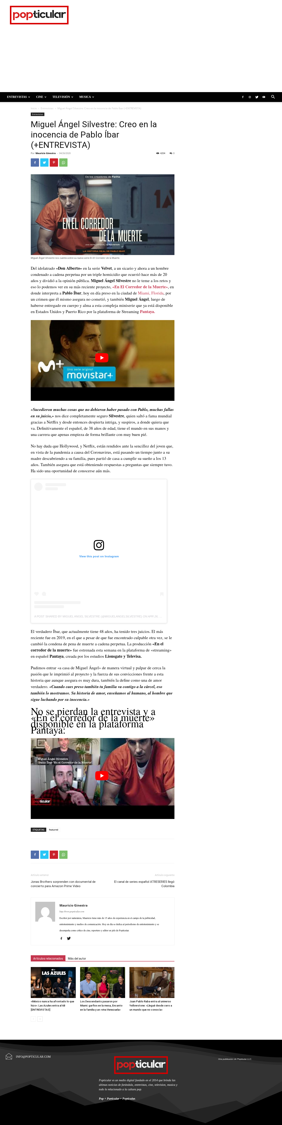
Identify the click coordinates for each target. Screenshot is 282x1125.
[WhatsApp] (63, 162)
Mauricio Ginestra (46, 153)
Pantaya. (147, 311)
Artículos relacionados (48, 958)
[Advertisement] (141, 61)
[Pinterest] (54, 162)
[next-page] (40, 1019)
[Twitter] (257, 97)
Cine (39, 96)
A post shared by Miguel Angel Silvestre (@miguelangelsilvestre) (88, 616)
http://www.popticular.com (71, 911)
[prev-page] (33, 1019)
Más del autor (77, 958)
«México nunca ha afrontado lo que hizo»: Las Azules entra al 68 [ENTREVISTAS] (52, 1005)
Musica (85, 96)
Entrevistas (17, 96)
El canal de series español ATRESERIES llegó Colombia (144, 884)
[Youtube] (264, 97)
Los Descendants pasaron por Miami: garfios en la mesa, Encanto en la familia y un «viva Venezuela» (101, 1005)
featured (53, 829)
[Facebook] (243, 97)
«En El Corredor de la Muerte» (140, 287)
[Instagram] (250, 97)
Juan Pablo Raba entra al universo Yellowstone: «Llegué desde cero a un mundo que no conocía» (150, 1005)
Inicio (34, 108)
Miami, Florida (151, 293)
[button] (273, 97)
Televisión (61, 96)
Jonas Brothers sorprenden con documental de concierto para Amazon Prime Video (63, 884)
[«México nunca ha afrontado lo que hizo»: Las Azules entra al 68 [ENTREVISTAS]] (53, 982)
